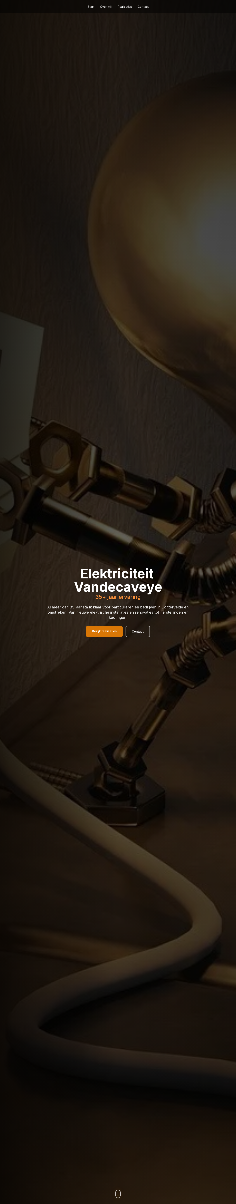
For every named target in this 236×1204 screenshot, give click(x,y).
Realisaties (124, 6)
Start (90, 6)
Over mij (106, 6)
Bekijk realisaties (104, 631)
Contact (143, 6)
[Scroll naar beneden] (118, 1194)
